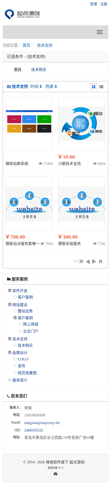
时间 (34, 86)
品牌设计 (19, 353)
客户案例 (25, 297)
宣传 (21, 366)
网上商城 (30, 324)
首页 (26, 45)
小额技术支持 (69, 164)
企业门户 (30, 331)
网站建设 (19, 305)
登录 (93, 4)
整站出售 (25, 311)
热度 (50, 86)
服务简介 (19, 380)
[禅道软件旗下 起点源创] (23, 15)
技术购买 (38, 70)
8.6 (35, 468)
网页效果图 (27, 373)
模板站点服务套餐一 (23, 244)
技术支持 (44, 45)
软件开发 (19, 291)
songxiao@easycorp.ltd (42, 423)
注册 (103, 4)
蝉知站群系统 (17, 164)
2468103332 (33, 430)
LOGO (23, 359)
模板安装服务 (69, 244)
